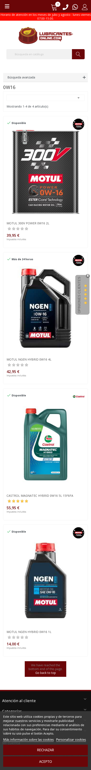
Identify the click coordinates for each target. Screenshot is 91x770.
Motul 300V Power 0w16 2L (28, 223)
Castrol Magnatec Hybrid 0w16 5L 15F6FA (40, 496)
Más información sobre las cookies (28, 739)
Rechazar (45, 750)
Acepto (45, 761)
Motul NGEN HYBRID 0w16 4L (29, 359)
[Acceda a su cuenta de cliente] (85, 9)
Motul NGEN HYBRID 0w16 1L (29, 632)
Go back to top (45, 673)
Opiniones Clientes (79, 295)
